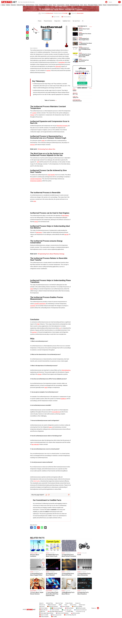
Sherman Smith (80, 13)
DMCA (60, 604)
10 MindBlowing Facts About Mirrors (68, 593)
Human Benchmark (77, 100)
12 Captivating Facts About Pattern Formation (69, 555)
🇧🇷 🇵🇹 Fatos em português (56, 608)
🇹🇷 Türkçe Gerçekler (44, 616)
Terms (65, 604)
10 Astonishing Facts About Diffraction (68, 574)
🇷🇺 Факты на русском (56, 614)
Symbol (74, 90)
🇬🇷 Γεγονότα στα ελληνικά (80, 609)
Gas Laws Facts (76, 21)
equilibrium (63, 398)
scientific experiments (40, 303)
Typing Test (75, 97)
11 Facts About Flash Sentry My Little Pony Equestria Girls (52, 594)
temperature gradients (36, 180)
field (38, 324)
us (60, 328)
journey (48, 70)
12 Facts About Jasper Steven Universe (36, 593)
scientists (32, 305)
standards (53, 509)
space (50, 427)
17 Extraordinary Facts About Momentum (83, 574)
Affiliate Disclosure (52, 604)
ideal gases (39, 232)
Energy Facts (57, 21)
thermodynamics (66, 370)
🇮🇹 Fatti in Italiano (43, 608)
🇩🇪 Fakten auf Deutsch (52, 606)
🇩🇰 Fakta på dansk (69, 608)
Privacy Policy (73, 604)
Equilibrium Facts (66, 21)
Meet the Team (59, 603)
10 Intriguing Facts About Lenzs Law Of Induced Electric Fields (85, 55)
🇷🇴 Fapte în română (43, 614)
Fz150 (79, 554)
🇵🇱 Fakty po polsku (75, 613)
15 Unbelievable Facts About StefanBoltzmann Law (84, 49)
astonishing (62, 62)
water (31, 288)
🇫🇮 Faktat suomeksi (54, 609)
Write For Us (42, 604)
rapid (46, 387)
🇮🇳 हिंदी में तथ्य (42, 611)
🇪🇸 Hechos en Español (77, 606)
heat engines (65, 215)
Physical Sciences (48, 21)
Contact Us (77, 603)
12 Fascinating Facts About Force (84, 61)
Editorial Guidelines (67, 16)
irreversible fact (56, 412)
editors (47, 511)
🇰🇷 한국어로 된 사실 (80, 611)
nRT (38, 162)
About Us (41, 603)
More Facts (42, 606)
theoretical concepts (62, 125)
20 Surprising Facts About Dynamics (83, 593)
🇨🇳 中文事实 (54, 616)
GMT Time (75, 94)
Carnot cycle (36, 481)
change (32, 115)
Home (56, 6)
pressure (32, 144)
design (39, 374)
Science (60, 6)
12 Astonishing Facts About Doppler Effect (84, 39)
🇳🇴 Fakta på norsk (43, 609)
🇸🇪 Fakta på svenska (80, 608)
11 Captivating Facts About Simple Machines (85, 44)
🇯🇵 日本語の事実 (69, 611)
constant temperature (36, 178)
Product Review (69, 603)
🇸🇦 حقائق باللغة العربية (66, 609)
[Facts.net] (9, 1)
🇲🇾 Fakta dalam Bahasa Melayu (46, 613)
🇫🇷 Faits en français (64, 606)
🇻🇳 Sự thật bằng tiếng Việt (70, 614)
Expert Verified (56, 16)
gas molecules (35, 444)
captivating (58, 66)
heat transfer (51, 174)
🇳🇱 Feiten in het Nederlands (62, 613)
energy (36, 221)
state (34, 201)
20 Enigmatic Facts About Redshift (51, 574)
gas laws (34, 332)
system (34, 112)
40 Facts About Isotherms (34, 555)
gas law (66, 234)
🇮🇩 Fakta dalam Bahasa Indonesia (55, 611)
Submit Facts (82, 604)
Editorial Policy (49, 603)
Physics (65, 6)
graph (43, 140)
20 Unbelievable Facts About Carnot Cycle (52, 555)
